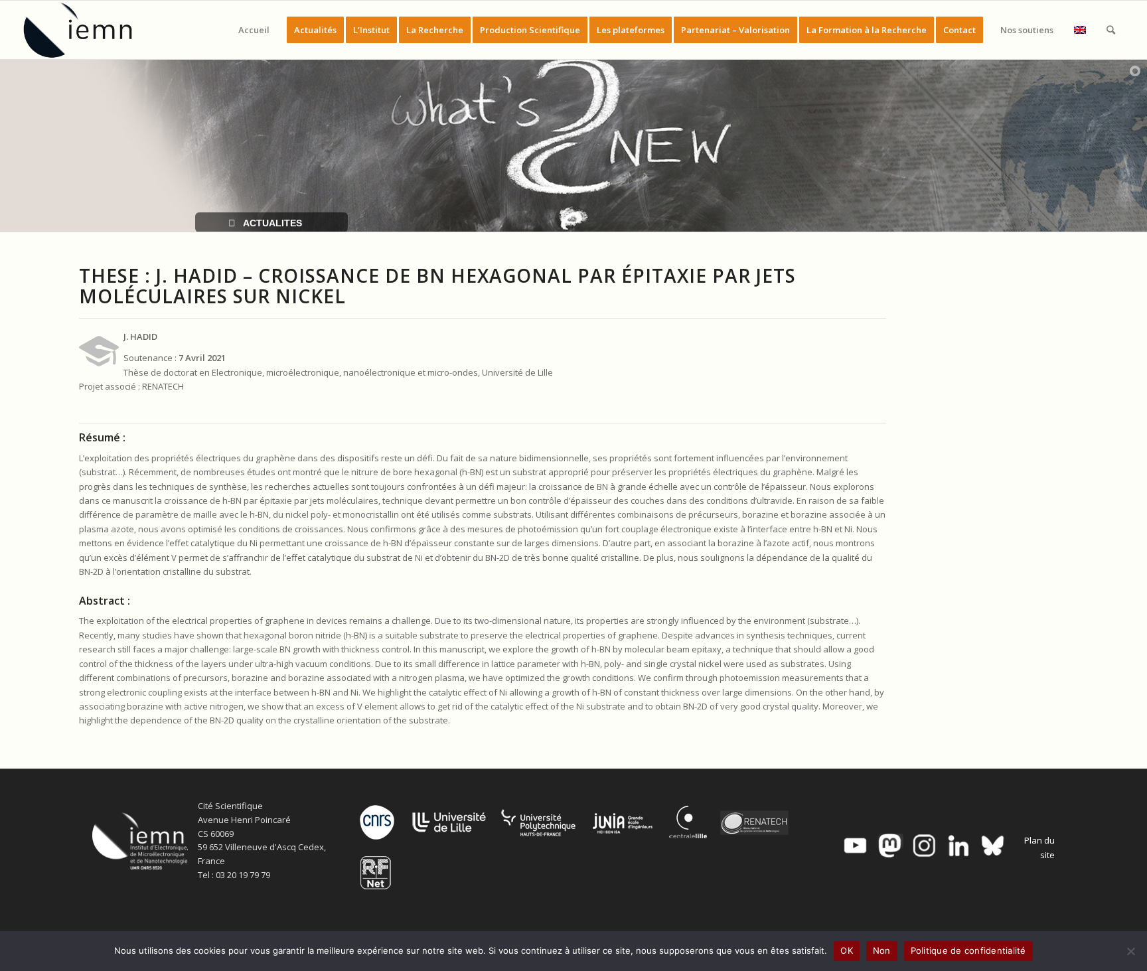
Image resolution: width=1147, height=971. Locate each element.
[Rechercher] (1111, 30)
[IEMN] (87, 30)
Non (882, 950)
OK (846, 950)
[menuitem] (254, 30)
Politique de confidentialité (968, 950)
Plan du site (1039, 847)
